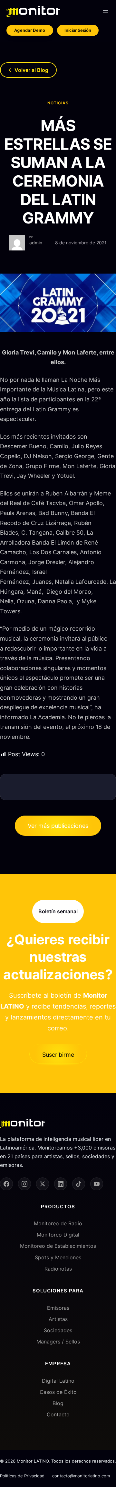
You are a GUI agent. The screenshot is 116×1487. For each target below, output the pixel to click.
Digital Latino (58, 1381)
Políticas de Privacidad (22, 1475)
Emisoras (58, 1308)
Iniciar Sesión (77, 30)
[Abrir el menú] (106, 11)
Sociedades (58, 1330)
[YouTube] (96, 1183)
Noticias (58, 103)
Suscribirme (58, 1054)
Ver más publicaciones (58, 825)
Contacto (58, 1414)
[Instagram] (24, 1183)
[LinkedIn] (60, 1183)
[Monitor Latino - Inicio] (33, 11)
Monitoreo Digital (58, 1234)
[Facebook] (6, 1183)
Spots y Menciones (58, 1257)
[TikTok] (78, 1183)
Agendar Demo (29, 30)
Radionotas (58, 1268)
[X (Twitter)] (42, 1183)
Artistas (58, 1319)
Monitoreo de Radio (58, 1223)
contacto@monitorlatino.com (81, 1475)
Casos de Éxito (58, 1392)
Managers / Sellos (58, 1341)
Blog (58, 1403)
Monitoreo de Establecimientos (58, 1246)
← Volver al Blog (28, 70)
